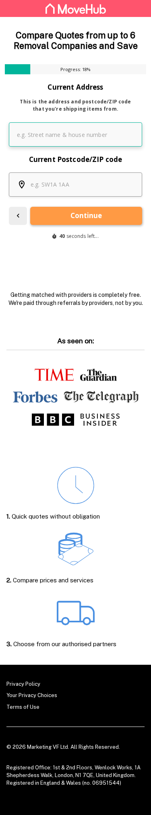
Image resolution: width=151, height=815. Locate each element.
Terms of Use (22, 707)
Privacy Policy (23, 684)
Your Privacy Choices (31, 695)
